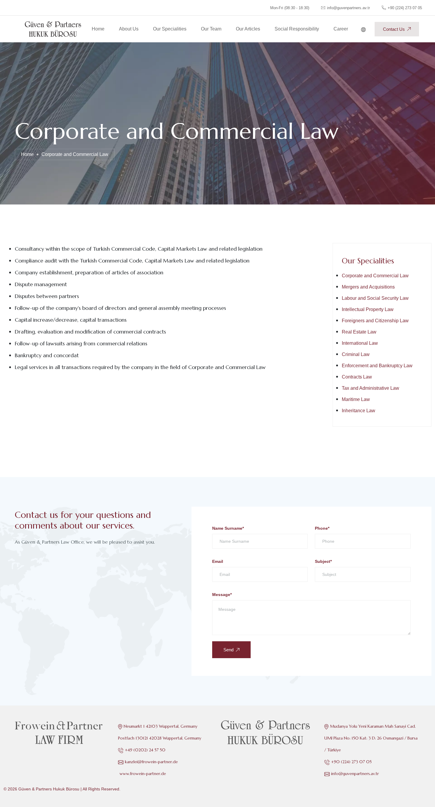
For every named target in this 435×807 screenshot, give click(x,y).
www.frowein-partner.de (143, 773)
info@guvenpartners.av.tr (355, 773)
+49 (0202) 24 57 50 (145, 750)
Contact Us (394, 29)
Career (341, 28)
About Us (128, 28)
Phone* (322, 528)
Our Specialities (169, 28)
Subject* (323, 561)
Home (98, 28)
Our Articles (248, 28)
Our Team (211, 28)
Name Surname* (228, 528)
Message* (222, 594)
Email (217, 561)
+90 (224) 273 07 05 (405, 8)
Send (228, 649)
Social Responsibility (297, 28)
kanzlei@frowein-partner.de (151, 761)
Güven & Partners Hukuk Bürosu (48, 789)
